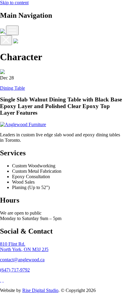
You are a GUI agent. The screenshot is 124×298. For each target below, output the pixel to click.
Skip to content (14, 2)
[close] (6, 40)
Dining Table (12, 88)
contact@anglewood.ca (22, 259)
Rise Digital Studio (40, 290)
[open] (12, 30)
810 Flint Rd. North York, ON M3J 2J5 (24, 246)
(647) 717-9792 (15, 269)
